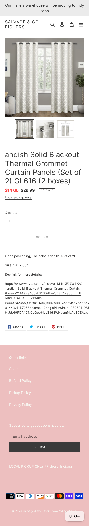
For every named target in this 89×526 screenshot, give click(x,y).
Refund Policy (20, 380)
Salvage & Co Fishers (22, 24)
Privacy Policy (20, 404)
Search (15, 369)
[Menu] (81, 24)
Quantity (11, 212)
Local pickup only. (18, 197)
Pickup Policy (20, 393)
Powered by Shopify (64, 511)
